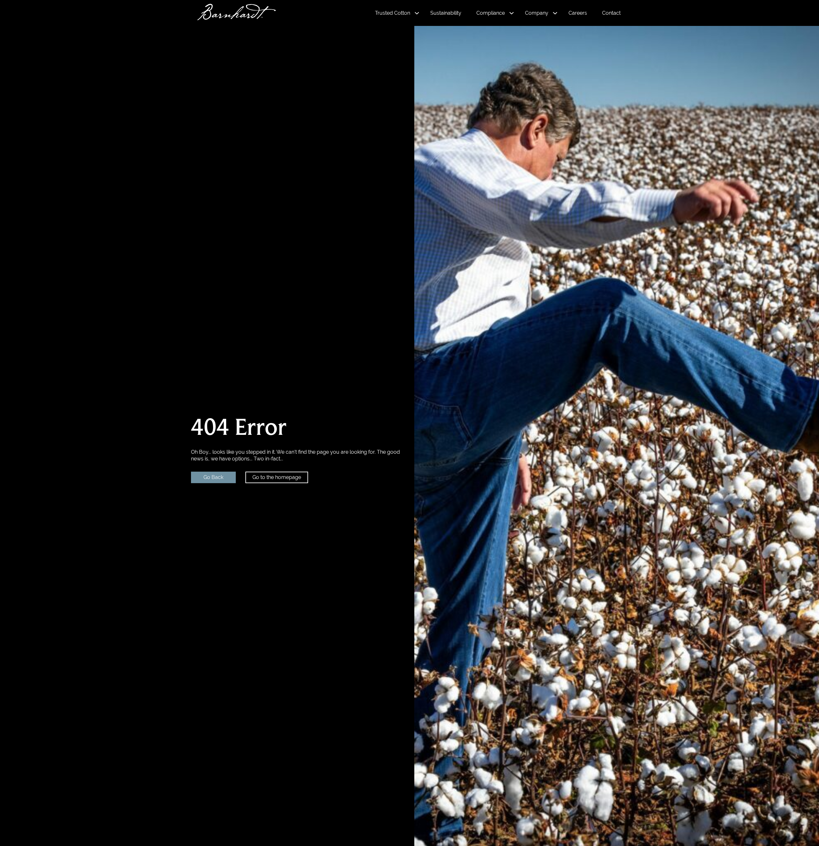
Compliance (490, 13)
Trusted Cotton (392, 13)
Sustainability (445, 13)
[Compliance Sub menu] (511, 13)
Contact (611, 13)
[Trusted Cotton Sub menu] (416, 13)
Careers (578, 13)
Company (536, 13)
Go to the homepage (276, 477)
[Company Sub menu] (555, 13)
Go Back (213, 477)
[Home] (233, 13)
